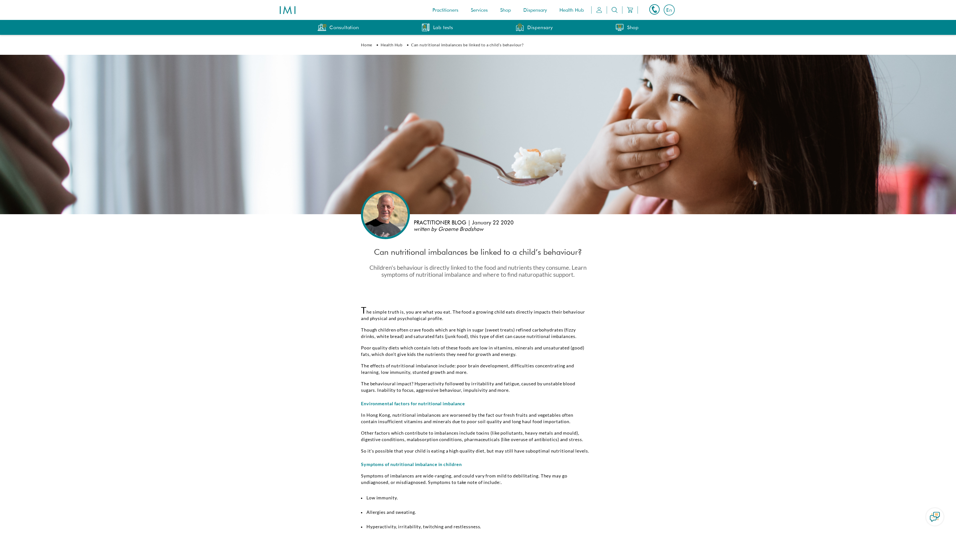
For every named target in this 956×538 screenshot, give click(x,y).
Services (479, 10)
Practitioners (445, 10)
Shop (505, 10)
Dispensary (535, 10)
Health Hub (571, 10)
